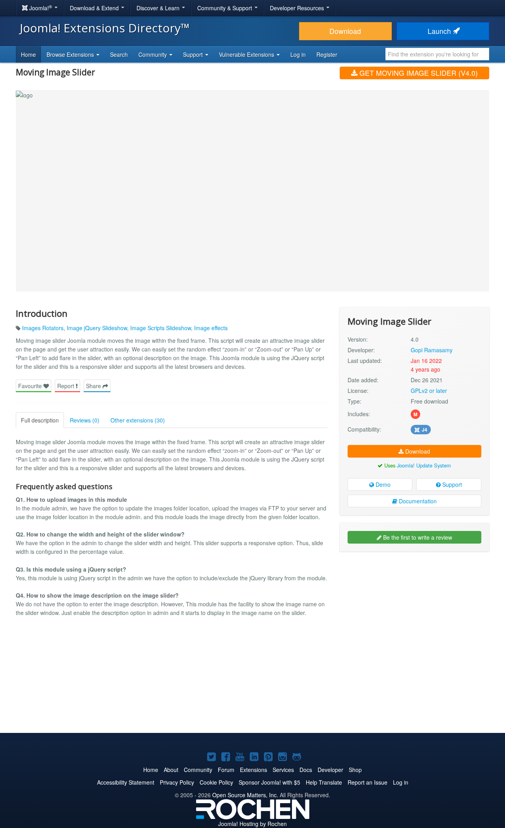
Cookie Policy (216, 782)
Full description (40, 420)
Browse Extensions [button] (71, 54)
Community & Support (225, 8)
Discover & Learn (159, 8)
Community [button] (153, 54)
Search (119, 54)
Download (345, 31)
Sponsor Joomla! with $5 (269, 782)
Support (451, 484)
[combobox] (437, 54)
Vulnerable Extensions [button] (247, 54)
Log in (298, 54)
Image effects (211, 328)
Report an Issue (367, 782)
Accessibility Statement (125, 782)
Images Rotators (43, 328)
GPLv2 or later (429, 390)
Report (66, 386)
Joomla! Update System (424, 465)
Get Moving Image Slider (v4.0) (417, 73)
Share (94, 386)
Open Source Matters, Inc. (245, 795)
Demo (382, 484)
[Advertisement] (414, 608)
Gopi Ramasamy (432, 350)
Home (28, 54)
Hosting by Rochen (252, 824)
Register (326, 54)
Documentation (417, 501)
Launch (440, 31)
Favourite (30, 386)
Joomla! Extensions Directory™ (105, 28)
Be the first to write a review (417, 537)
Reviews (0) (84, 420)
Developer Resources (297, 8)
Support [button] (193, 54)
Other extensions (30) (137, 420)
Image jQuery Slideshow (97, 328)
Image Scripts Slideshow (160, 328)
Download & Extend (95, 8)
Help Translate (324, 782)
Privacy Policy (177, 782)
